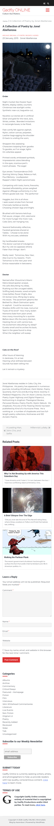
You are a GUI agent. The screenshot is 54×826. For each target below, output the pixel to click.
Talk (4, 731)
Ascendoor (20, 822)
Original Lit (14, 35)
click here (40, 805)
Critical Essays (9, 689)
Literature (7, 707)
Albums (6, 680)
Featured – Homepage (13, 692)
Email (6, 631)
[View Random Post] (44, 3)
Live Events (8, 710)
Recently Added (31, 35)
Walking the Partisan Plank (16, 557)
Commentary (9, 686)
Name (6, 621)
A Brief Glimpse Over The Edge (18, 515)
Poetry (22, 35)
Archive (6, 35)
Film (5, 698)
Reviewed (7, 725)
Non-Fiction (8, 713)
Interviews (7, 701)
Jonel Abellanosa (28, 38)
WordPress (40, 822)
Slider (5, 728)
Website (6, 641)
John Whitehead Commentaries (18, 704)
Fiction (6, 695)
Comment (8, 590)
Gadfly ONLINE (16, 10)
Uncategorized (9, 734)
